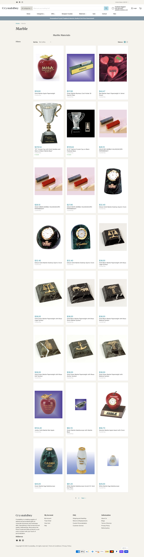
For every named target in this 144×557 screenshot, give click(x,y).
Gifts (52, 14)
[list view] (127, 42)
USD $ (124, 548)
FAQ (45, 525)
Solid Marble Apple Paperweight (45, 93)
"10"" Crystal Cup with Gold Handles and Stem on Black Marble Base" (47, 150)
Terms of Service (106, 523)
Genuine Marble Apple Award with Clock (112, 430)
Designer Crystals (67, 14)
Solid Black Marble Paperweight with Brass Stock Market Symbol (80, 319)
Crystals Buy (38, 95)
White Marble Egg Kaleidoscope (109, 486)
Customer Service (78, 525)
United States (121, 2)
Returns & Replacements (80, 521)
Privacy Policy (105, 525)
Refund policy (105, 528)
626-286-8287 (119, 8)
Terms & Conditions (55, 546)
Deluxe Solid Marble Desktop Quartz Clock (112, 207)
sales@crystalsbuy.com (121, 9)
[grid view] (125, 42)
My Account (47, 518)
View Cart (47, 523)
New (114, 14)
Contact (104, 14)
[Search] (106, 8)
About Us (104, 518)
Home (28, 14)
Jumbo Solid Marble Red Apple (44, 430)
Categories (40, 14)
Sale (94, 14)
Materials (82, 14)
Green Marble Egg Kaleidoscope (45, 486)
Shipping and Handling (79, 518)
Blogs (103, 521)
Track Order (47, 521)
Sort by (35, 42)
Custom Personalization (80, 523)
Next (83, 498)
